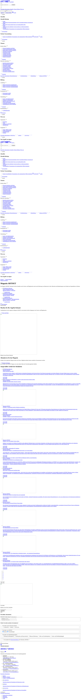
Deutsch (2, 12)
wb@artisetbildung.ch (14, 671)
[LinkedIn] (5, 651)
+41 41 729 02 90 (6, 665)
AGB (4, 698)
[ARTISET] (5, 142)
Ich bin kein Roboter (4, 643)
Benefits (5, 631)
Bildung (18, 9)
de (6, 12)
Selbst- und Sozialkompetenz (44, 636)
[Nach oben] (2, 582)
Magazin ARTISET (6, 677)
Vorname (3, 618)
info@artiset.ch (13, 658)
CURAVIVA (6, 627)
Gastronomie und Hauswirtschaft (21, 636)
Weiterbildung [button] (3, 96)
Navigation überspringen (5, 9)
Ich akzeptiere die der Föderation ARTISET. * (16, 639)
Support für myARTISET (7, 695)
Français (7, 12)
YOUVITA (17, 627)
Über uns (22, 9)
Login (15, 12)
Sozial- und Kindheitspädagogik (58, 636)
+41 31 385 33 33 (6, 658)
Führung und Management (9, 636)
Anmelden (2, 610)
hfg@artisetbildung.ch (14, 668)
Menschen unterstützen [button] (4, 61)
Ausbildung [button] (2, 82)
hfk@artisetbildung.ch (14, 665)
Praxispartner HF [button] (3, 91)
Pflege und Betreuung (33, 636)
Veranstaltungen (12, 631)
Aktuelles (12, 9)
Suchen (13, 4)
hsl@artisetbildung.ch (14, 662)
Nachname (3, 619)
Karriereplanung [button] (3, 108)
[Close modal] (1, 612)
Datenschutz (5, 697)
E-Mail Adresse (5, 616)
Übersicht (4, 112)
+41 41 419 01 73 (6, 668)
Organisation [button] (3, 119)
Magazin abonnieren (6, 362)
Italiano (10, 12)
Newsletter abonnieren (5, 646)
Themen (15, 9)
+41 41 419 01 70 (6, 662)
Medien (4, 675)
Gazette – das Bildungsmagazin (9, 678)
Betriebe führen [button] (3, 46)
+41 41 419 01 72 (6, 671)
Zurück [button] (3, 14)
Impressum (5, 696)
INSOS (11, 627)
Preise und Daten (5, 312)
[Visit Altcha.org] (1, 644)
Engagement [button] (2, 127)
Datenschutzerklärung (15, 639)
